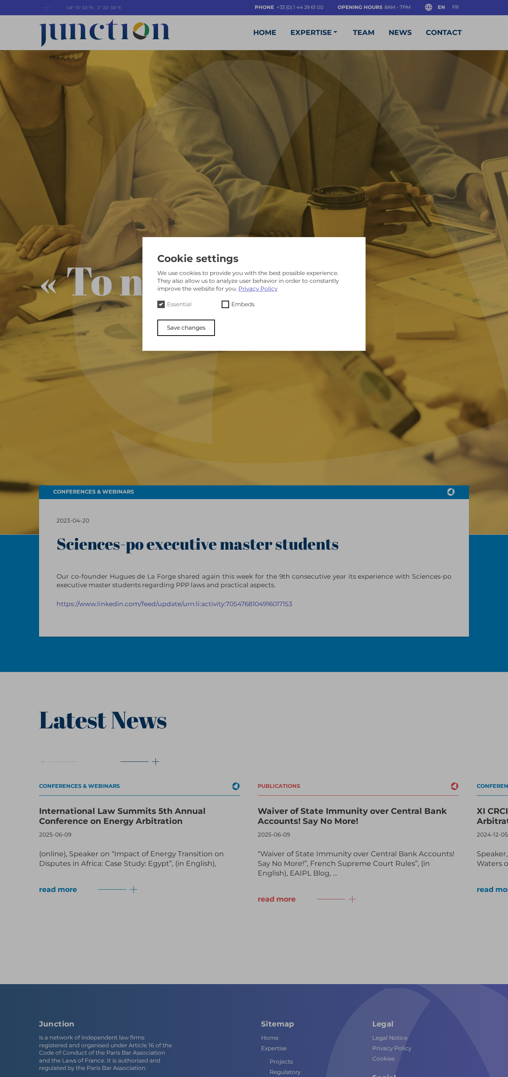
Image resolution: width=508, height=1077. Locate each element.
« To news (125, 280)
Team (363, 32)
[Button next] (134, 761)
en (441, 7)
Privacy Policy (391, 1047)
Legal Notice (390, 1037)
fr (455, 7)
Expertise (311, 32)
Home (264, 32)
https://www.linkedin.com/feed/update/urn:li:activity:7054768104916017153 (174, 604)
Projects (281, 1061)
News (400, 32)
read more (58, 889)
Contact (444, 32)
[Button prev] (58, 761)
